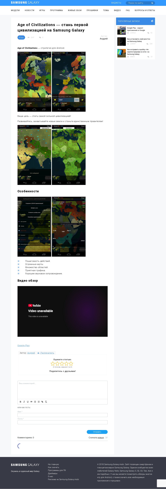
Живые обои (75, 10)
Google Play (24, 345)
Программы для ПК (57, 470)
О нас (50, 476)
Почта (21, 419)
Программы (56, 10)
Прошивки (92, 10)
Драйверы (53, 473)
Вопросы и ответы (145, 10)
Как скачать (53, 467)
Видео (117, 10)
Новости (29, 10)
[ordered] (35, 401)
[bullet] (38, 401)
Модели (15, 10)
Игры (42, 10)
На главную (53, 464)
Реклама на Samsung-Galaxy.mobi (63, 479)
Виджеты (116, 3)
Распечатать (47, 353)
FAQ (128, 10)
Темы (106, 10)
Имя (20, 412)
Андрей (31, 353)
